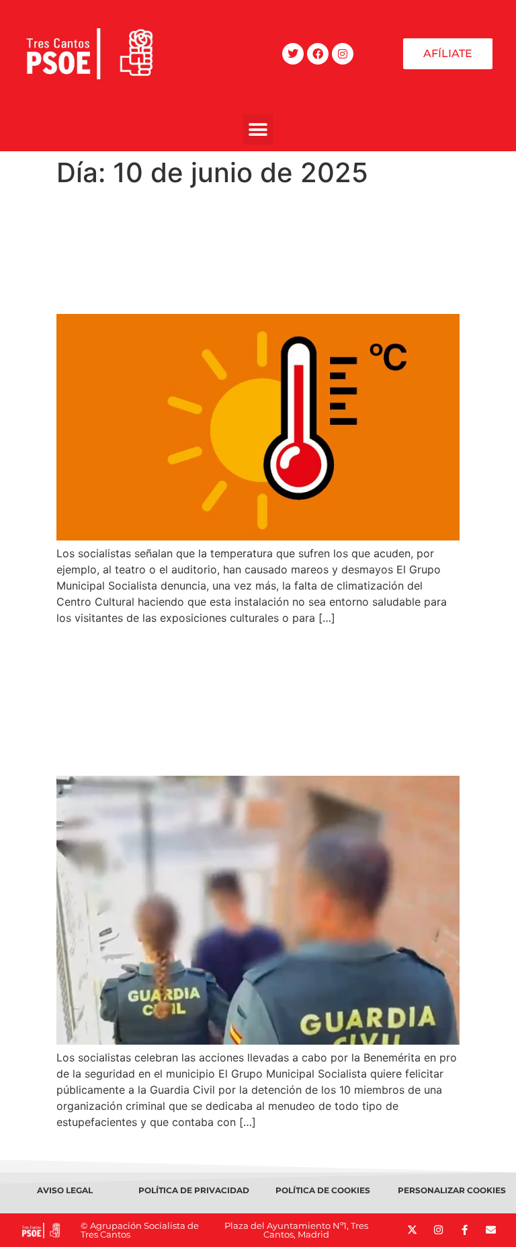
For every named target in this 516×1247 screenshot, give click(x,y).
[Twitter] (293, 54)
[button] (258, 129)
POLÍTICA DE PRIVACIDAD (193, 1190)
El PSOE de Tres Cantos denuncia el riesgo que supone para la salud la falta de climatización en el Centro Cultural (255, 251)
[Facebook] (318, 54)
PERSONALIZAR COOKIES (452, 1190)
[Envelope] (491, 1230)
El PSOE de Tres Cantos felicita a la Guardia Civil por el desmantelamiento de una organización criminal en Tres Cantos (250, 700)
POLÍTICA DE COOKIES (322, 1190)
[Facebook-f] (465, 1230)
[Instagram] (342, 54)
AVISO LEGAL (65, 1190)
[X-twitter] (412, 1230)
